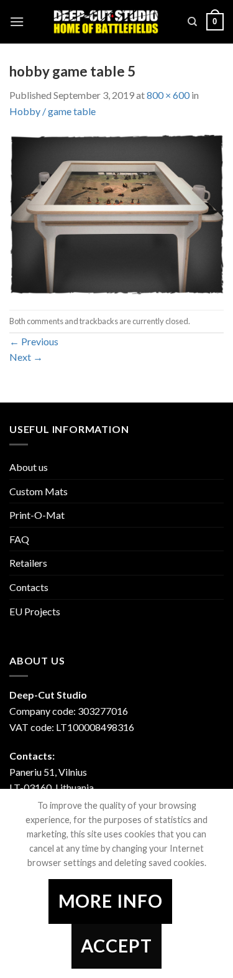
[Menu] (16, 21)
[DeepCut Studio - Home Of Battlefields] (106, 22)
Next (26, 357)
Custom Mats (38, 491)
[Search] (192, 22)
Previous (33, 341)
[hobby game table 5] (116, 213)
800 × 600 (168, 95)
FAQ (19, 539)
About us (28, 467)
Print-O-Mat (37, 515)
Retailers (28, 563)
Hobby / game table (52, 111)
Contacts (28, 587)
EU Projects (34, 611)
